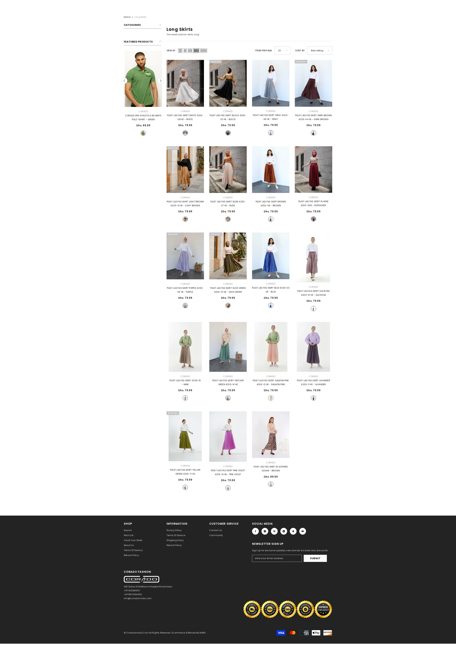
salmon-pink (270, 398)
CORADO (142, 111)
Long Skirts (140, 17)
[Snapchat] (293, 531)
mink (185, 398)
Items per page (263, 50)
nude (228, 219)
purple (185, 305)
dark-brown (313, 133)
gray (270, 132)
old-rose (313, 308)
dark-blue (142, 133)
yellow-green (185, 487)
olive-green (228, 305)
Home (127, 17)
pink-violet (228, 488)
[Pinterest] (274, 531)
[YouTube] (302, 531)
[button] (180, 50)
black (228, 133)
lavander (313, 398)
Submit (315, 558)
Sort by (300, 50)
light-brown (185, 219)
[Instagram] (264, 531)
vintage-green (228, 398)
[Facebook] (255, 531)
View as (171, 50)
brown (270, 219)
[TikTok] (283, 531)
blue (270, 305)
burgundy (313, 219)
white (185, 133)
